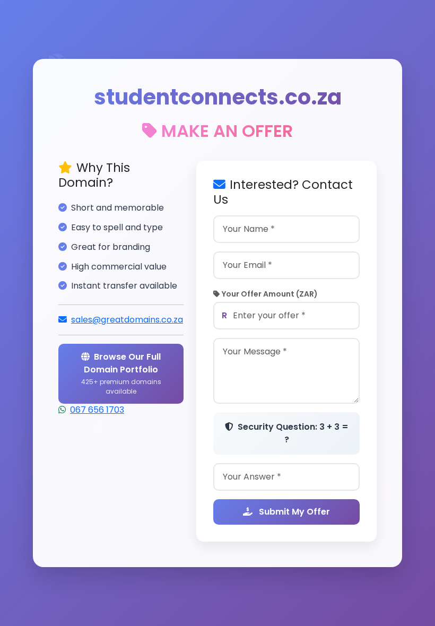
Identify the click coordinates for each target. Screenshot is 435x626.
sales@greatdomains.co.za (127, 320)
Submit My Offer (293, 512)
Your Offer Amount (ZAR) (270, 294)
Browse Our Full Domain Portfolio (121, 373)
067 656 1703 (97, 410)
